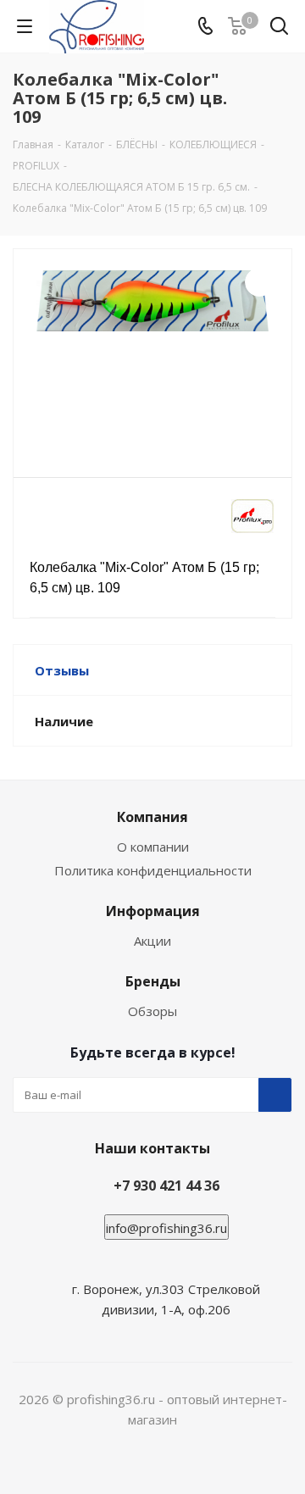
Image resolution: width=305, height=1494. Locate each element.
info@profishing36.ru (166, 1227)
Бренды (152, 981)
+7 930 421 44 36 (166, 1185)
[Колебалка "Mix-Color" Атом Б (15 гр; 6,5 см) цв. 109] (152, 355)
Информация (153, 911)
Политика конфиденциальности (153, 870)
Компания (152, 817)
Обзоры (152, 1010)
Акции (152, 940)
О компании (153, 846)
